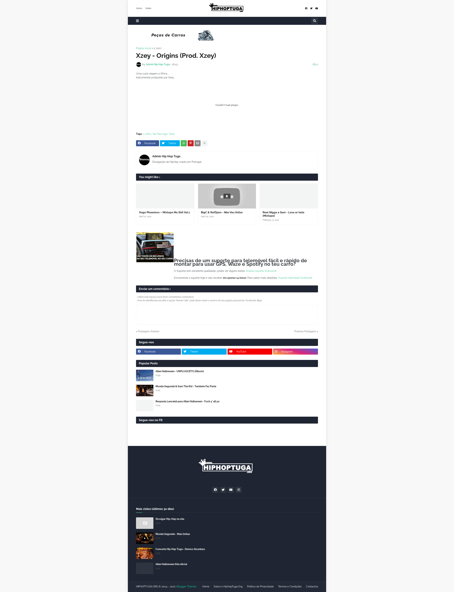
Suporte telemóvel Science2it (295, 277)
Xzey (172, 133)
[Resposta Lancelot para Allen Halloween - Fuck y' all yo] (144, 405)
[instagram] (239, 490)
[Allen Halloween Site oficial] (144, 568)
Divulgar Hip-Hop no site (170, 519)
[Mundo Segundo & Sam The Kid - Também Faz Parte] (144, 390)
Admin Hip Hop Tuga (166, 156)
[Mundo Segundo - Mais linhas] (144, 538)
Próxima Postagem (305, 331)
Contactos (312, 586)
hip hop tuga (160, 133)
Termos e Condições (290, 586)
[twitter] (311, 8)
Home (139, 8)
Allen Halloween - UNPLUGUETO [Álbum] (180, 371)
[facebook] (306, 8)
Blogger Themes (186, 586)
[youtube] (316, 8)
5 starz (158, 48)
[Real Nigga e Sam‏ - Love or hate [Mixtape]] (289, 196)
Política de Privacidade (260, 586)
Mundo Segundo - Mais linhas (173, 534)
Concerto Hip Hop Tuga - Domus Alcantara (180, 549)
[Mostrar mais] (204, 143)
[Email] (198, 143)
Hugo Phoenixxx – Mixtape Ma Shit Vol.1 (164, 212)
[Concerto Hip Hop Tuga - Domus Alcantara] (144, 553)
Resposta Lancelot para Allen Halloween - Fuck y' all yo (187, 401)
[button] (137, 21)
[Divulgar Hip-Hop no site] (144, 523)
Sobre (148, 8)
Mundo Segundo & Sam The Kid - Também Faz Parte (186, 386)
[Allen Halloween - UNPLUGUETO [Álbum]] (144, 375)
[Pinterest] (191, 143)
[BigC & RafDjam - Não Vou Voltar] (227, 196)
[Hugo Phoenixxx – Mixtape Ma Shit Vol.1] (165, 196)
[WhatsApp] (184, 143)
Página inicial (143, 48)
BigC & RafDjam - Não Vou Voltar (222, 212)
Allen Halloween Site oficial (171, 564)
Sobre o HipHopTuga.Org (228, 586)
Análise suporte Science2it (261, 270)
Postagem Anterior (148, 331)
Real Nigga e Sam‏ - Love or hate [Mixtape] (283, 214)
